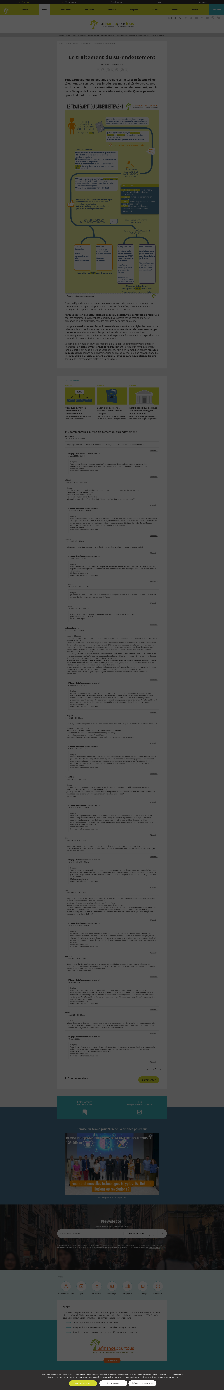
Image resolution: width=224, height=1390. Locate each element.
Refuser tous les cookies (142, 1383)
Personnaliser (113, 1383)
